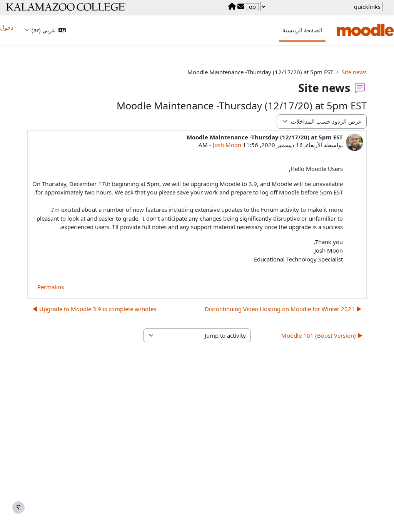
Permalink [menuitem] (50, 287)
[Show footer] (18, 507)
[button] (45, 30)
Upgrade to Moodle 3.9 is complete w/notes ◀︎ (94, 309)
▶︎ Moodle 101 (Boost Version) (322, 335)
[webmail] (240, 6)
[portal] (232, 6)
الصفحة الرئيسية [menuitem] (302, 30)
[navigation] (321, 6)
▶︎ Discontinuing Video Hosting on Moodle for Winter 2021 (283, 309)
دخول (6, 27)
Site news (354, 72)
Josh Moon (227, 145)
